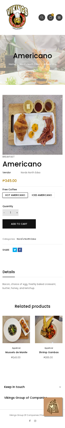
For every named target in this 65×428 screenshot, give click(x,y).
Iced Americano (42, 195)
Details (8, 271)
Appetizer (16, 348)
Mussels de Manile (16, 352)
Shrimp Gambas (49, 352)
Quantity (7, 206)
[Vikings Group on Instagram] (35, 421)
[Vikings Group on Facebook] (30, 421)
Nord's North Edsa (26, 239)
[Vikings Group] (17, 17)
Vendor (6, 172)
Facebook (20, 250)
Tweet (15, 250)
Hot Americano (15, 195)
